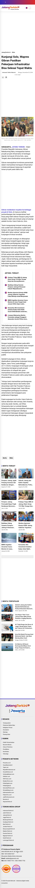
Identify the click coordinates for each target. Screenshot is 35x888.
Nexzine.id (6, 799)
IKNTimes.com (7, 778)
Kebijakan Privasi (7, 727)
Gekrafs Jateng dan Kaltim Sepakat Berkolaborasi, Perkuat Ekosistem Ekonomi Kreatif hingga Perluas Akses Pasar (25, 483)
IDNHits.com (6, 776)
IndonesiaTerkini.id (8, 810)
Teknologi (5, 754)
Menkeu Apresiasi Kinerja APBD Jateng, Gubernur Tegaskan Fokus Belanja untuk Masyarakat (18, 294)
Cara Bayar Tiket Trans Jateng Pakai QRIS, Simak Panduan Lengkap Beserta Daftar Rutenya (23, 616)
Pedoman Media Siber (9, 725)
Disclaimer (6, 730)
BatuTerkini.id (6, 824)
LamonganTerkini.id (8, 840)
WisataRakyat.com (8, 790)
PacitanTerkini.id (7, 833)
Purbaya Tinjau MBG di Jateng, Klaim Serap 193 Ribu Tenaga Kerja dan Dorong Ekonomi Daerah (17, 279)
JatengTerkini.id (5, 52)
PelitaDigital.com (7, 783)
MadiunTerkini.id (7, 831)
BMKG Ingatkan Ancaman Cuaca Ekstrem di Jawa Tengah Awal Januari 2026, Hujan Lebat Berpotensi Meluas (18, 302)
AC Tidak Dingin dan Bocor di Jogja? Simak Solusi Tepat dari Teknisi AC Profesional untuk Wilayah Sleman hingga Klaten (24, 626)
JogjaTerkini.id (7, 817)
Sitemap (5, 732)
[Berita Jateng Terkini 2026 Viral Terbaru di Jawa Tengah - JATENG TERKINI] (10, 9)
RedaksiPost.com (8, 781)
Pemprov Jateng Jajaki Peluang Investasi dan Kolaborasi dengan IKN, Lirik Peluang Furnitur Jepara (8, 483)
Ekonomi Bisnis (7, 744)
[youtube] (11, 2)
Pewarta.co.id (6, 762)
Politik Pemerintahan (8, 742)
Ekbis (13, 52)
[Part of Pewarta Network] (17, 712)
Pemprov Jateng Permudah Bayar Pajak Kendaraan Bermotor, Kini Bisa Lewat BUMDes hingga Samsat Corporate (8, 504)
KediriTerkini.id (7, 838)
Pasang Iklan (6, 734)
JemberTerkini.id (7, 826)
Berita (5, 458)
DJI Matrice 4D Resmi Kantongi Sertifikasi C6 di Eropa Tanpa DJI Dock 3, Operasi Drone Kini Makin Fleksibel (23, 646)
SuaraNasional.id (7, 765)
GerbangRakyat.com (8, 774)
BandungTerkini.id (8, 819)
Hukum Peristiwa (7, 747)
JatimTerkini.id (7, 813)
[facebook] (2, 2)
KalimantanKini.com (8, 792)
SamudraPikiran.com (8, 788)
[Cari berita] (33, 2)
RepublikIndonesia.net (9, 769)
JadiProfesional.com (8, 797)
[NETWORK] (27, 8)
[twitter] (5, 2)
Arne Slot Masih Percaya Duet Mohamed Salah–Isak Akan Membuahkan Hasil (24, 636)
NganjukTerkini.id (7, 835)
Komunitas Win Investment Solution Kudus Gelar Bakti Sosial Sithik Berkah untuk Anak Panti (17, 310)
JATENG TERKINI (18, 147)
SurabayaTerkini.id (8, 822)
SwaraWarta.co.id (8, 772)
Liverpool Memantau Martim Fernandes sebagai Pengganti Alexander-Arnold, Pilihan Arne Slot (17, 317)
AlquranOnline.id (7, 801)
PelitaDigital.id (7, 785)
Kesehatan (6, 751)
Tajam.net (5, 767)
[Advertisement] (17, 31)
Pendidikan (6, 749)
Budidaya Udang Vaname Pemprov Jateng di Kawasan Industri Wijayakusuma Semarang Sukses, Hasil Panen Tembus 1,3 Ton (17, 287)
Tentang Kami (6, 723)
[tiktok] (14, 2)
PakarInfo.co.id (7, 794)
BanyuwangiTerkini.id (9, 829)
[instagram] (8, 2)
